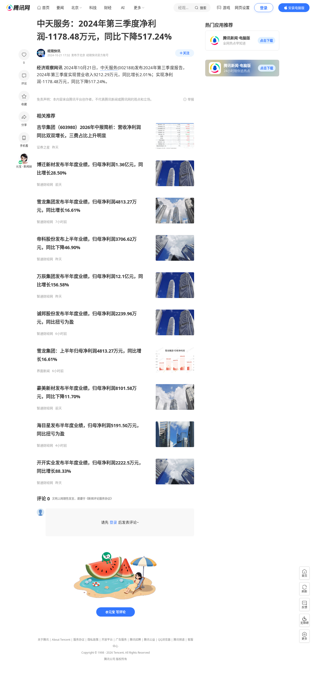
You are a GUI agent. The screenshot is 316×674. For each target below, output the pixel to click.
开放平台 (107, 640)
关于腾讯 (43, 640)
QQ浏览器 (164, 640)
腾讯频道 (179, 640)
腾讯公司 (109, 659)
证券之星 (43, 147)
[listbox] (115, 298)
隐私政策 (93, 640)
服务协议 (78, 640)
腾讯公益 (149, 640)
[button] (266, 40)
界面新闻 (43, 371)
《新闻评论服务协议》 (99, 499)
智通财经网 (45, 184)
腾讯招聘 (135, 640)
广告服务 (121, 640)
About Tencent (61, 640)
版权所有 (121, 659)
